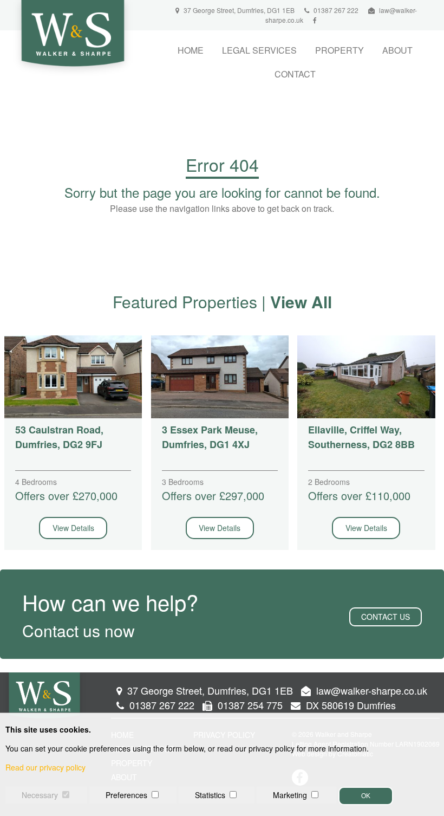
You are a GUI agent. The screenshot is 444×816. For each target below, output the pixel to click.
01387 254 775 (249, 705)
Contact (295, 74)
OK (365, 796)
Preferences (126, 794)
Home (191, 50)
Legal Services (259, 50)
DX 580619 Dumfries (349, 705)
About (397, 50)
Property (339, 50)
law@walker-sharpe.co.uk (371, 690)
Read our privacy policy (45, 767)
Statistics (210, 794)
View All (301, 301)
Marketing (290, 794)
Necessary (40, 794)
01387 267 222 (335, 10)
